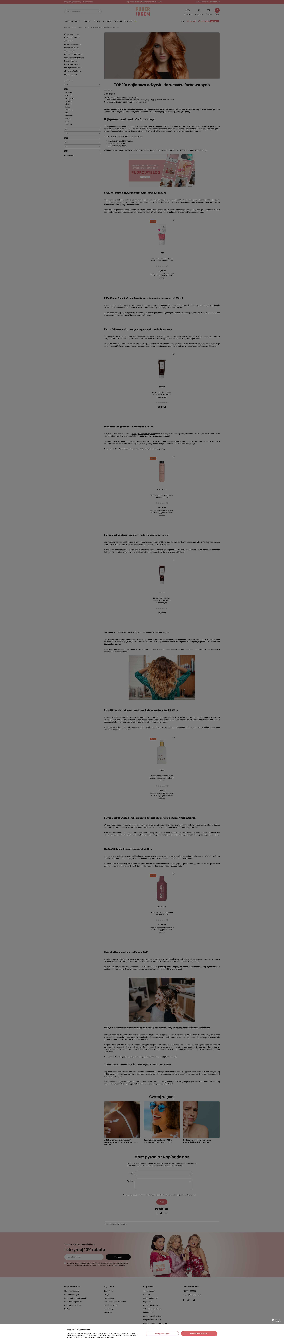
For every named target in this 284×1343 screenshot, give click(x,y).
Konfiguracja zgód (162, 1333)
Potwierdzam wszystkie (199, 1333)
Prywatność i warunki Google (105, 1337)
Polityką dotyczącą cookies (117, 1333)
